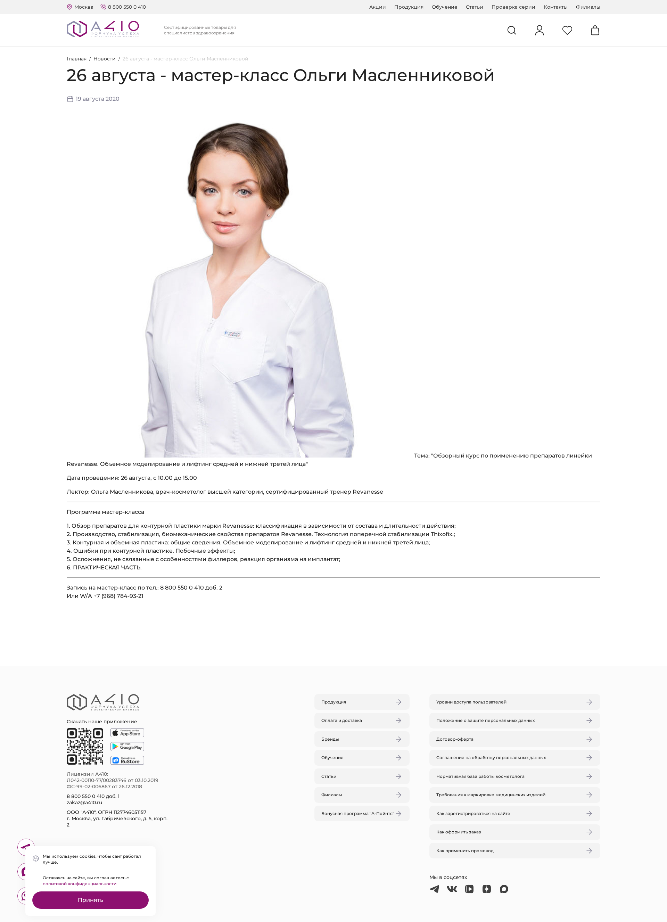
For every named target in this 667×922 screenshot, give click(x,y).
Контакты (556, 7)
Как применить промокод (465, 850)
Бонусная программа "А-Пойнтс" (357, 813)
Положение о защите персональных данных (485, 720)
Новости (104, 59)
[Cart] (595, 30)
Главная (77, 59)
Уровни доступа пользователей (471, 702)
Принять (90, 900)
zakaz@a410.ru (84, 802)
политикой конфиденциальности (79, 883)
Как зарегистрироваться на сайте (473, 813)
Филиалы (588, 7)
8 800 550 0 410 (127, 7)
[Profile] (539, 30)
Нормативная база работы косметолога (480, 776)
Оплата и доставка (341, 720)
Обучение (445, 7)
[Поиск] (512, 30)
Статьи (474, 7)
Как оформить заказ (458, 831)
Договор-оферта (455, 739)
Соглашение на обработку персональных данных (491, 757)
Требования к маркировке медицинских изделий (490, 794)
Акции (377, 7)
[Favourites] (567, 30)
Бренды (330, 739)
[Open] (414, 428)
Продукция (408, 7)
